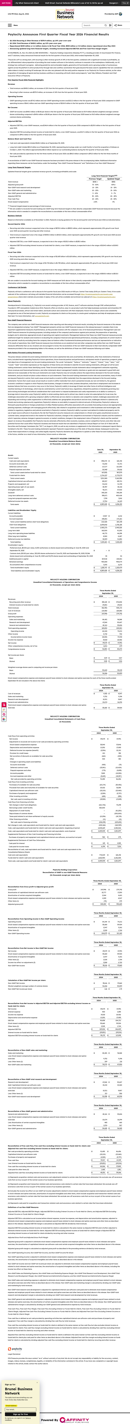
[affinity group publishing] (4, 714)
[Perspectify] (4, 709)
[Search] (105, 25)
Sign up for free (20, 1414)
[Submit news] (4, 704)
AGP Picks (6, 3)
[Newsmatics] (4, 719)
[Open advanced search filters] (110, 25)
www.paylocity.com (42, 316)
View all (125, 3)
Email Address (11, 1406)
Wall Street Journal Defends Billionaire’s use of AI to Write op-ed (74, 3)
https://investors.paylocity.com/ (104, 297)
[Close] (37, 1382)
